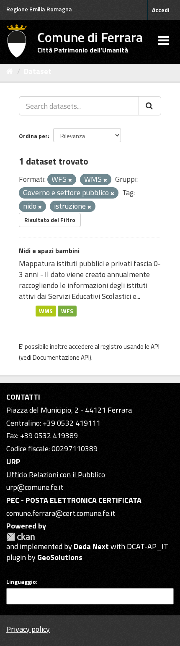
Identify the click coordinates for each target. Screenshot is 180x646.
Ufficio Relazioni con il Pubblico (55, 474)
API (155, 346)
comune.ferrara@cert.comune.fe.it (60, 513)
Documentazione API (61, 357)
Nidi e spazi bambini (49, 251)
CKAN (20, 536)
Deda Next (91, 546)
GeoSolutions (59, 557)
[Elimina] (70, 180)
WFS (67, 310)
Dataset (37, 71)
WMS (46, 310)
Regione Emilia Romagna (39, 9)
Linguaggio (21, 582)
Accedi (161, 9)
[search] (150, 105)
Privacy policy (28, 629)
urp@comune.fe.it (34, 487)
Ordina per (33, 135)
